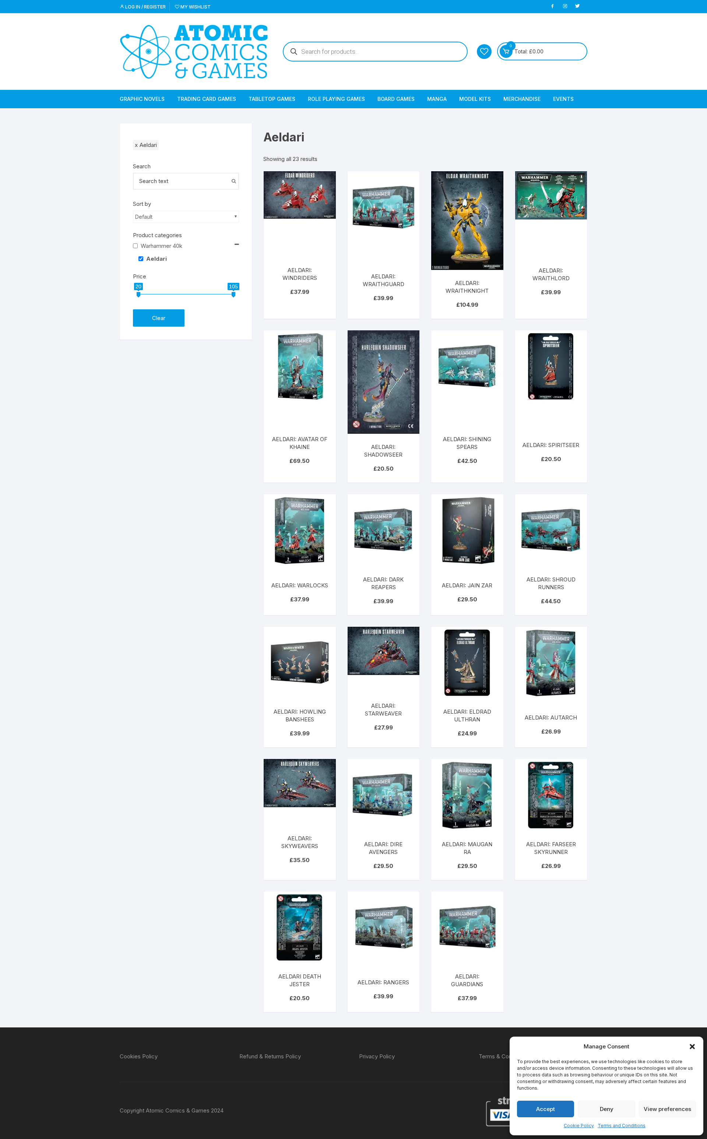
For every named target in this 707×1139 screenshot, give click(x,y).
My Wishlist (195, 7)
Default (143, 217)
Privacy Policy (377, 1056)
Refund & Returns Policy (270, 1056)
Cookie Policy (579, 1125)
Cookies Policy (139, 1056)
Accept (545, 1108)
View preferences (667, 1108)
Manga (437, 99)
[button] (692, 1046)
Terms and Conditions (622, 1125)
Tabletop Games (272, 99)
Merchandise (522, 99)
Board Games (396, 99)
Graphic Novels (142, 99)
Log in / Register (145, 7)
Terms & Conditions (503, 1056)
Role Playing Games (336, 99)
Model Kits (475, 99)
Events (563, 99)
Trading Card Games (206, 99)
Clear (158, 317)
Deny (606, 1108)
